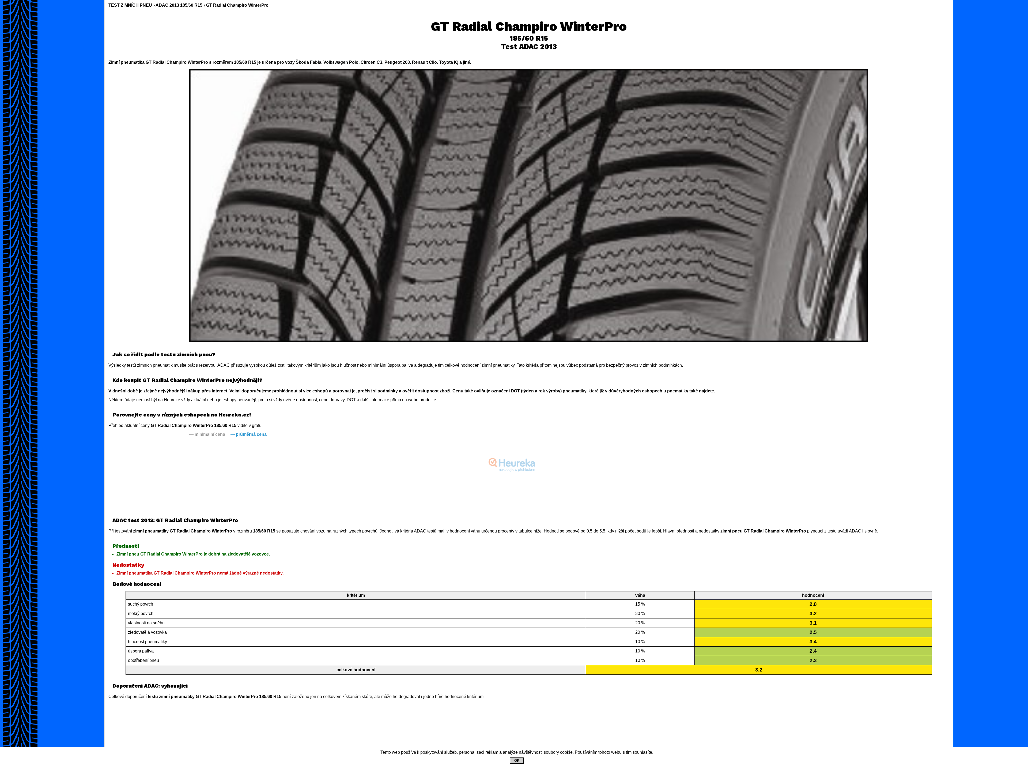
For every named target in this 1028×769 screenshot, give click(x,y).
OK (516, 761)
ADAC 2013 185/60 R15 (179, 5)
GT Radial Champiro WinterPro (237, 5)
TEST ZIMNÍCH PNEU (130, 5)
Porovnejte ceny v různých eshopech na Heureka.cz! (181, 415)
